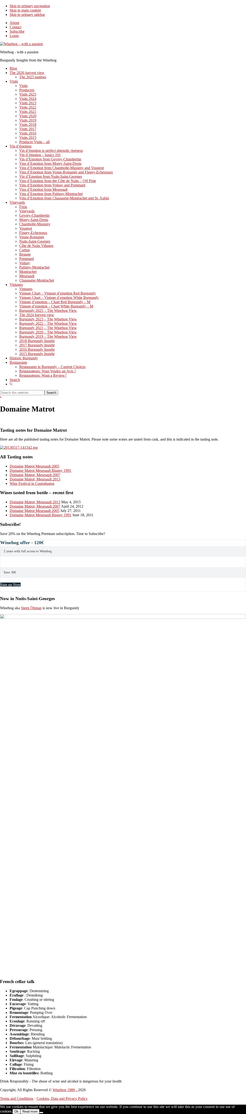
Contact (15, 27)
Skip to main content (25, 10)
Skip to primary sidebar (27, 14)
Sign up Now (10, 585)
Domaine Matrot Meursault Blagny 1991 (40, 470)
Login (14, 36)
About (14, 23)
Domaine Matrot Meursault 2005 (34, 466)
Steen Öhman (31, 608)
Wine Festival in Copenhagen (32, 483)
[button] (11, 384)
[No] (41, 1112)
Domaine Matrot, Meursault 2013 (35, 479)
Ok (16, 1111)
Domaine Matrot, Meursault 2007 (35, 475)
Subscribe (17, 31)
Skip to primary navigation (30, 6)
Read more (29, 1111)
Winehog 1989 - (65, 1090)
